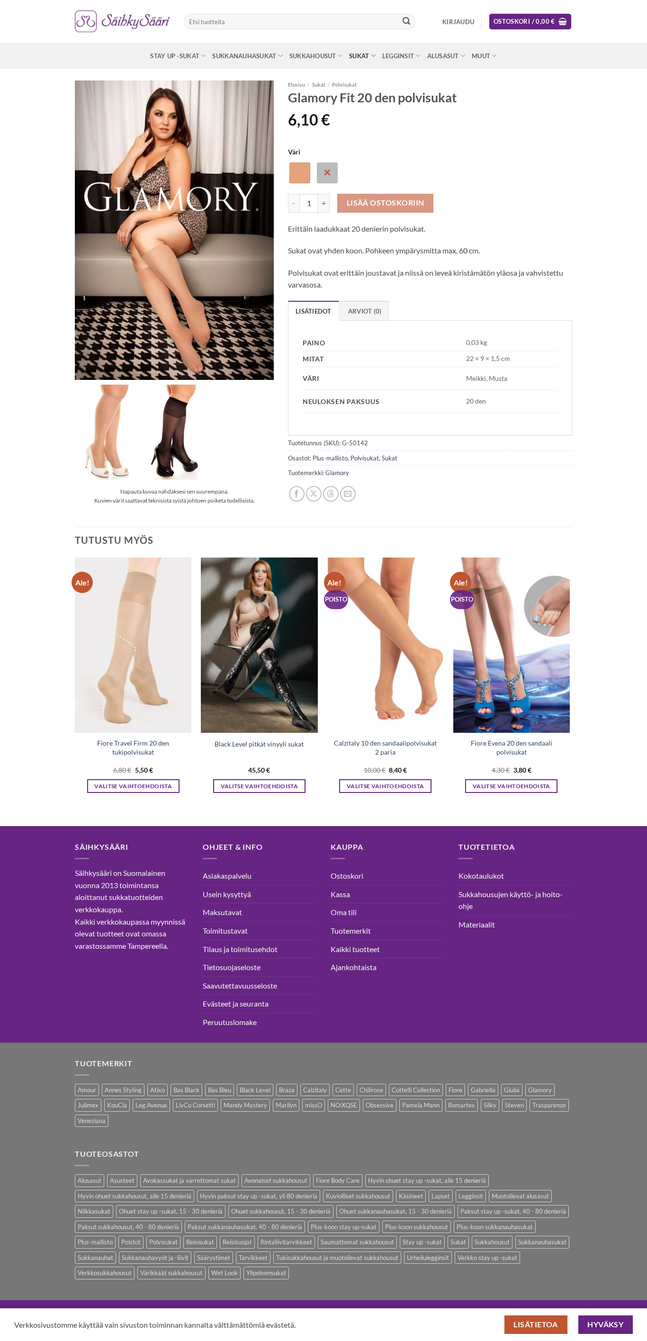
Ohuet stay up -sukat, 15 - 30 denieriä (171, 1211)
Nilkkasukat (94, 1211)
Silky (490, 1105)
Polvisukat (344, 84)
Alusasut (443, 56)
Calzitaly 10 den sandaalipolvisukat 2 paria (385, 747)
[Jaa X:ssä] (314, 494)
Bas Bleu (219, 1090)
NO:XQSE (344, 1105)
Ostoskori (347, 875)
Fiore (455, 1090)
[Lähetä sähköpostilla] (348, 494)
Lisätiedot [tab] (314, 311)
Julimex (88, 1105)
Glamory (337, 473)
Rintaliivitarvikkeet (286, 1242)
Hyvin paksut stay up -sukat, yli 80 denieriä (258, 1196)
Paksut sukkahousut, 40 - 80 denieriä (128, 1227)
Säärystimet (213, 1257)
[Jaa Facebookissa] (297, 494)
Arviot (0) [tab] (365, 311)
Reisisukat (200, 1242)
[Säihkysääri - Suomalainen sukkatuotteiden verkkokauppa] (122, 21)
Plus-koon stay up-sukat (344, 1227)
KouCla (117, 1105)
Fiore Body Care (337, 1180)
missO (313, 1105)
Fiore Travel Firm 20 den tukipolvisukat (133, 747)
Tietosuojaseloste (232, 967)
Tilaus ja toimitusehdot (240, 949)
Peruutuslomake (230, 1021)
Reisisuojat (237, 1242)
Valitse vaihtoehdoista (133, 786)
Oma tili (344, 912)
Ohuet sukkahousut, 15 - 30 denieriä (281, 1211)
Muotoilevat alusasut (520, 1196)
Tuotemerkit (351, 930)
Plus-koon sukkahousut (416, 1227)
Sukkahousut (312, 56)
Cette (343, 1090)
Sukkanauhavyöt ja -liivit (155, 1257)
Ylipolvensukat (266, 1273)
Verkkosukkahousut (105, 1273)
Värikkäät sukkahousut (171, 1273)
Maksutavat (222, 912)
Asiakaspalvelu (227, 875)
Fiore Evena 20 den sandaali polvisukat (511, 747)
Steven (514, 1105)
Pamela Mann (421, 1105)
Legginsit (398, 56)
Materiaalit (476, 924)
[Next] (569, 684)
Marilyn (286, 1105)
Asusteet (122, 1180)
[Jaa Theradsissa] (331, 494)
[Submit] (406, 22)
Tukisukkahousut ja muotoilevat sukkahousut (337, 1257)
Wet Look (224, 1273)
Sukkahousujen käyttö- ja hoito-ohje (510, 900)
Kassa (340, 894)
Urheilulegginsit (428, 1257)
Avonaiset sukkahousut (275, 1180)
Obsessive (380, 1105)
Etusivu (296, 84)
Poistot (131, 1242)
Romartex (461, 1105)
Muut (481, 56)
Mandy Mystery (245, 1105)
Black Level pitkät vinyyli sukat (259, 744)
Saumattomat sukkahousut (357, 1242)
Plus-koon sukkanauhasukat (495, 1227)
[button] (458, 21)
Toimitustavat (225, 930)
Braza (287, 1090)
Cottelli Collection (416, 1090)
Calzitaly (315, 1090)
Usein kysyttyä (227, 894)
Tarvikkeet (253, 1257)
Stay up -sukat (174, 56)
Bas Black (186, 1090)
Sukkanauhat (95, 1257)
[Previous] (75, 684)
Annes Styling (123, 1090)
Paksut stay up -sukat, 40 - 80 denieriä (513, 1211)
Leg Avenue (151, 1105)
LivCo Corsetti (195, 1105)
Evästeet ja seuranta (236, 1003)
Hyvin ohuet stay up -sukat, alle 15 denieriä (427, 1180)
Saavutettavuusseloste (240, 985)
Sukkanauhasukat (244, 56)
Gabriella (483, 1090)
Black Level (255, 1090)
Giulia (512, 1090)
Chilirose (371, 1090)
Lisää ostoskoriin (385, 202)
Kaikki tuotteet (355, 949)
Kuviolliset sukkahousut (358, 1196)
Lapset (440, 1196)
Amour (87, 1090)
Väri (294, 151)
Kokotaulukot (481, 875)
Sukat (359, 56)
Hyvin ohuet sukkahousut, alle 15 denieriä (134, 1196)
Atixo (157, 1090)
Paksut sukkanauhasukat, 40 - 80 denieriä (245, 1227)
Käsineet (411, 1196)
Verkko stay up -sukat (487, 1257)
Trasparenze (549, 1105)
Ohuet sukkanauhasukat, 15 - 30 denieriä (395, 1211)
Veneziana (92, 1121)
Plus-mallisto (330, 458)
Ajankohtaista (354, 967)
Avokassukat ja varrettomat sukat (189, 1180)
